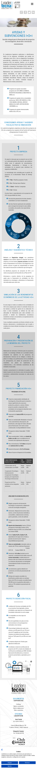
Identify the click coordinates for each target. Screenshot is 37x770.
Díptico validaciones (18, 708)
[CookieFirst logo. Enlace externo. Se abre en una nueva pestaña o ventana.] (2, 750)
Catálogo (18, 704)
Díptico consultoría (18, 706)
